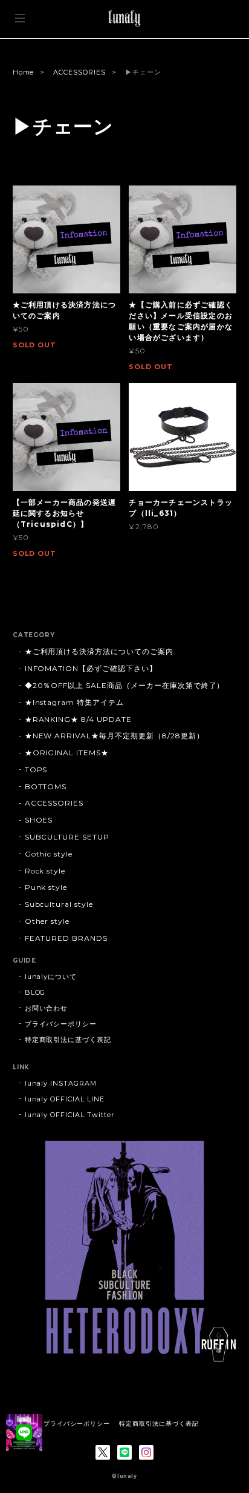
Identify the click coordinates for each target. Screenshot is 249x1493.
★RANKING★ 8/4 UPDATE (78, 719)
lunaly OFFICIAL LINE (65, 1099)
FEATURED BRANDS (66, 938)
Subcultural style (59, 904)
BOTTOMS (46, 786)
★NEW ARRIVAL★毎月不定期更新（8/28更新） (114, 735)
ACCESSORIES (79, 72)
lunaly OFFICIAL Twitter (69, 1115)
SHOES (39, 819)
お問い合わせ (46, 1008)
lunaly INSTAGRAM (61, 1083)
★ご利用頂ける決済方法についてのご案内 (99, 651)
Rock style (45, 870)
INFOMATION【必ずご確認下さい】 (91, 668)
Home (23, 72)
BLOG (35, 992)
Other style (47, 921)
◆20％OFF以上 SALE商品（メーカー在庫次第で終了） (125, 685)
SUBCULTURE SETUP (67, 836)
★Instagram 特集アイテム (74, 702)
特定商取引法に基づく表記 (68, 1039)
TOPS (36, 769)
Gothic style (49, 853)
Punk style (46, 887)
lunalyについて (51, 976)
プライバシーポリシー (61, 1024)
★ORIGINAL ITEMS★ (67, 752)
